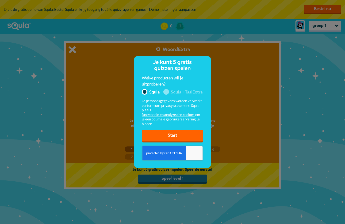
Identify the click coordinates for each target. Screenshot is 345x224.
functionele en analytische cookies (168, 115)
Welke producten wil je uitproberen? (162, 80)
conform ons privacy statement (166, 106)
